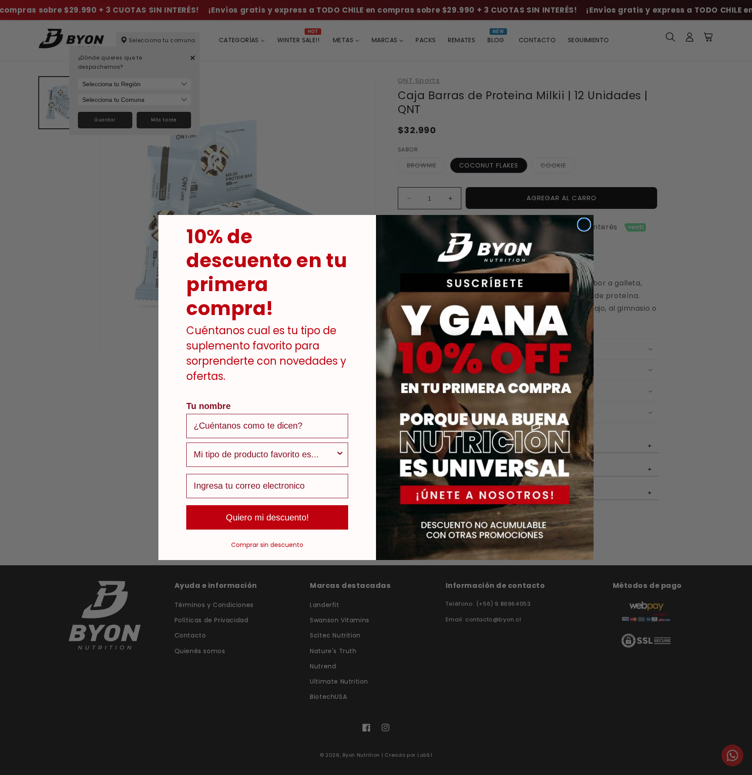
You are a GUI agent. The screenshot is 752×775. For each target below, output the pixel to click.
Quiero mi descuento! (267, 517)
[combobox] (265, 454)
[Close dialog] (584, 224)
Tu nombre (208, 406)
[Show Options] (340, 454)
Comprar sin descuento (267, 544)
